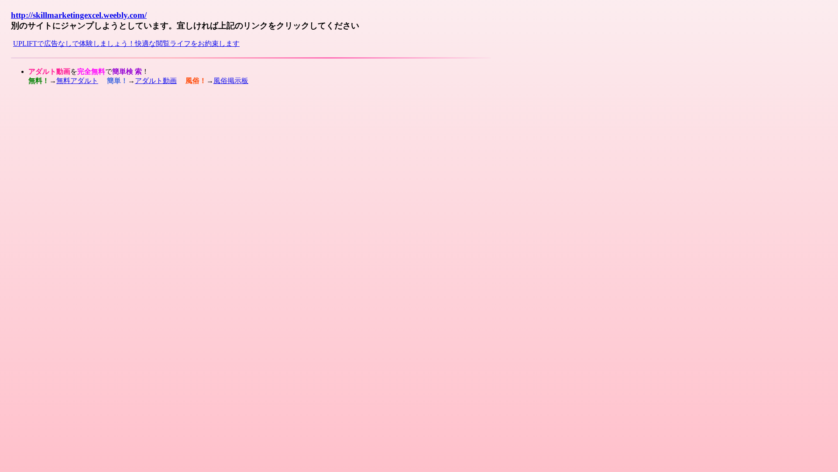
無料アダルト (77, 80)
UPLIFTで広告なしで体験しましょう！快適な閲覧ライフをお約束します (126, 43)
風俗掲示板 (230, 80)
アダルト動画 (156, 80)
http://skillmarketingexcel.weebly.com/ (79, 15)
